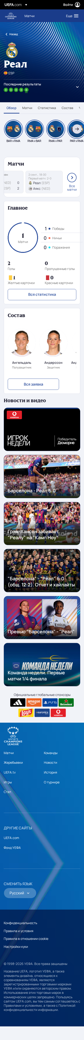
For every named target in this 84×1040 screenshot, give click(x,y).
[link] (29, 15)
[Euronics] (42, 713)
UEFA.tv (10, 772)
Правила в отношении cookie (26, 938)
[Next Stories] (77, 129)
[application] (42, 429)
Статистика (47, 108)
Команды (50, 753)
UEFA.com (11, 837)
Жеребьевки (13, 762)
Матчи (27, 108)
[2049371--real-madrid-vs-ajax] (44, 182)
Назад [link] (13, 34)
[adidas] (17, 702)
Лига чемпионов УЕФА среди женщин (11, 16)
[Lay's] (26, 713)
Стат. (8, 791)
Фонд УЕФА (12, 847)
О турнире (52, 782)
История (50, 772)
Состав (67, 108)
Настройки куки (16, 946)
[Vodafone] (58, 713)
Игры (8, 782)
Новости (50, 762)
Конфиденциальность (20, 923)
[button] (71, 15)
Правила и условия (18, 931)
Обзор (12, 108)
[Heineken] (66, 702)
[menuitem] (41, 15)
